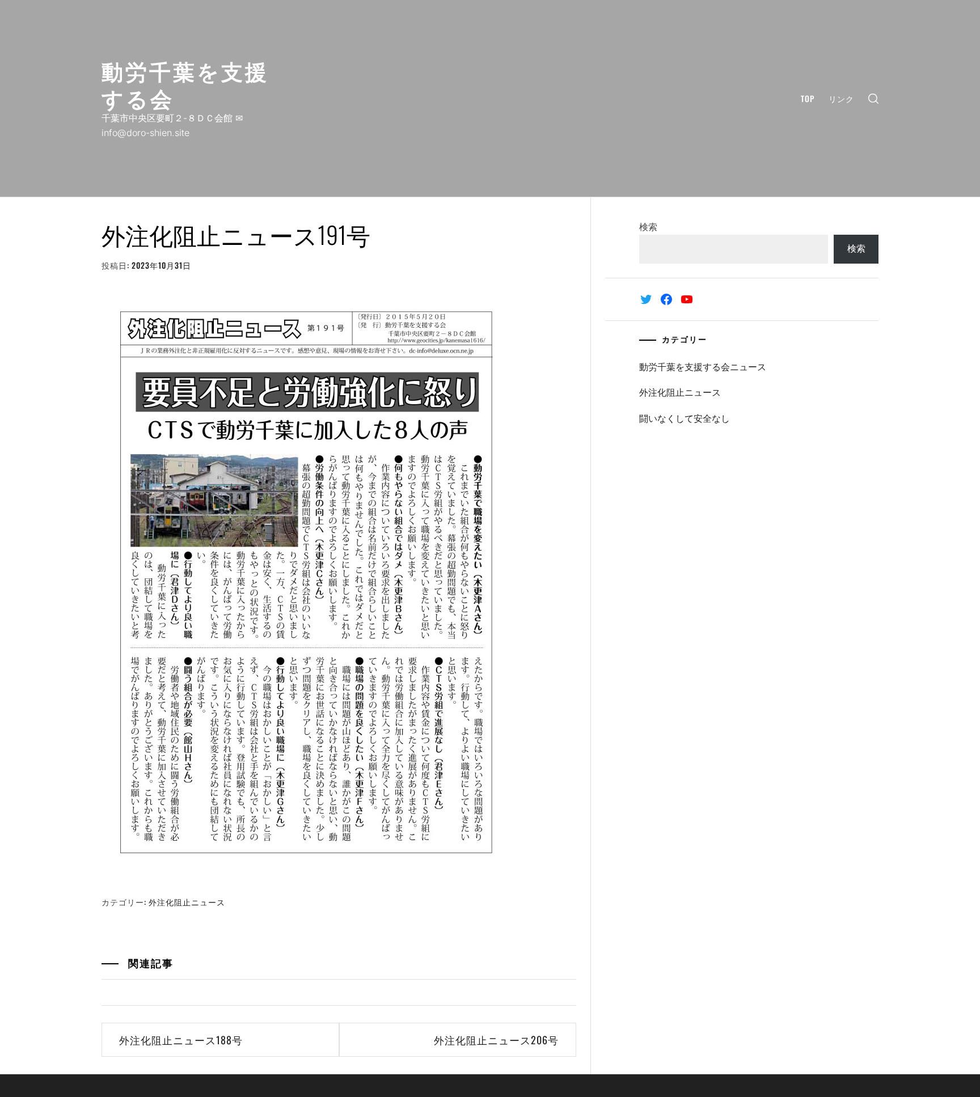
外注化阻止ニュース (187, 902)
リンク (841, 98)
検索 (648, 226)
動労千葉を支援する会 (185, 83)
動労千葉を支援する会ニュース (702, 366)
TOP (807, 98)
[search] (873, 98)
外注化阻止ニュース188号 (181, 1039)
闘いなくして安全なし (684, 418)
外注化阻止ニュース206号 (496, 1039)
